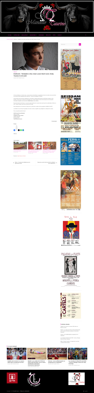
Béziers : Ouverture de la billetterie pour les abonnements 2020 (22, 163)
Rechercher (80, 44)
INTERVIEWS (41, 35)
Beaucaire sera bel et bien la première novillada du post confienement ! (46, 163)
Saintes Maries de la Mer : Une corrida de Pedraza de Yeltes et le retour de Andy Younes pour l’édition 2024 (49, 151)
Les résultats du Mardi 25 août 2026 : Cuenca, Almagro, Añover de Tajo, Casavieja (77, 362)
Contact (60, 35)
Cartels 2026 (16, 35)
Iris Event (24, 155)
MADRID (33, 358)
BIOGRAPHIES (33, 35)
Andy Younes (19, 155)
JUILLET (15, 71)
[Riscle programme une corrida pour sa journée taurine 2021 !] (20, 145)
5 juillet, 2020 (16, 77)
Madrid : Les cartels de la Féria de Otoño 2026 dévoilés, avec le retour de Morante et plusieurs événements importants (70, 331)
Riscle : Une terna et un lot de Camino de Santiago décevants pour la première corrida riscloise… (34, 151)
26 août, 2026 (10, 363)
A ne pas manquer (12, 346)
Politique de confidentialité (24, 391)
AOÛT (9, 358)
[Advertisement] (35, 87)
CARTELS (29, 358)
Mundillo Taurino (21, 77)
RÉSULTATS (48, 35)
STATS (54, 35)
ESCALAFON (24, 35)
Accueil (9, 35)
